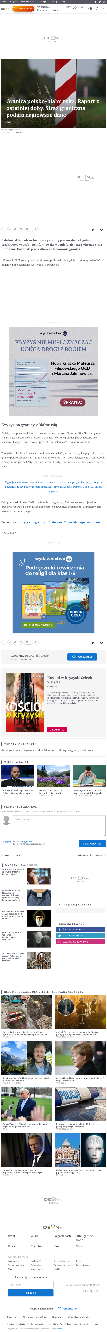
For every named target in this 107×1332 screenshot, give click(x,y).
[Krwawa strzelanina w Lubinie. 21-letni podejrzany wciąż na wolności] (80, 1104)
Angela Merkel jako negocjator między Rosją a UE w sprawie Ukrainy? (80, 1079)
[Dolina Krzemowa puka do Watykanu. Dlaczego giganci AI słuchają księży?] (80, 1150)
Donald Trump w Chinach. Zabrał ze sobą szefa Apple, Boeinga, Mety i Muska (25, 1125)
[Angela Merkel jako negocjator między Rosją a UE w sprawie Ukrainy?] (80, 1058)
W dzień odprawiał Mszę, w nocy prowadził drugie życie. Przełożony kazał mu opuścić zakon (11, 896)
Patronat (95, 1324)
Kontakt (48, 1324)
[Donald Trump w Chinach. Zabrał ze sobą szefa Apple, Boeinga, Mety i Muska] (26, 1104)
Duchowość (36, 1261)
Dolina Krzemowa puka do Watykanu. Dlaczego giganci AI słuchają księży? (79, 1171)
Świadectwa (36, 1265)
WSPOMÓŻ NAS (70, 1308)
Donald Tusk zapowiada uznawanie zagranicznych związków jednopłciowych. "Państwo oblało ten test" (23, 1172)
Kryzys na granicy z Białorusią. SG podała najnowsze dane (60, 522)
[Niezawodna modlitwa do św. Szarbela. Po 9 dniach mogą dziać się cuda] (39, 918)
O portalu (10, 1324)
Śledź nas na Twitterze (75, 935)
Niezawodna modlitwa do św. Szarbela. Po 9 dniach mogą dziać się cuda (13, 915)
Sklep (63, 2)
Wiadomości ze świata (12, 1083)
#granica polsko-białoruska (39, 750)
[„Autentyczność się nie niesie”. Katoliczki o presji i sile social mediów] (39, 960)
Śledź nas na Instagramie (75, 941)
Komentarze (43, 10)
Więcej (68, 6)
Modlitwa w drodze (29, 2)
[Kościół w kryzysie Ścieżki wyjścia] (25, 702)
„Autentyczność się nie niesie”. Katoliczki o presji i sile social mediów (13, 957)
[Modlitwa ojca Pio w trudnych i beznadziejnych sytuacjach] (39, 939)
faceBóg (53, 2)
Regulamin (20, 1324)
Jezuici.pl (12, 1317)
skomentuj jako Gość (25, 841)
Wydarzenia (43, 7)
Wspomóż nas (85, 657)
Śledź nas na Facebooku (75, 929)
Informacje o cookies (81, 1324)
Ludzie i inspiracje (84, 1265)
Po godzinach (62, 1236)
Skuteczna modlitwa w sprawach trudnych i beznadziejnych (13, 872)
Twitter (99, 1)
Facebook (95, 1)
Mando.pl (57, 1317)
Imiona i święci (37, 1269)
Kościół (59, 1175)
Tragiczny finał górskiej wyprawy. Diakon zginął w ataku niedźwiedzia (26, 1079)
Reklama (68, 1324)
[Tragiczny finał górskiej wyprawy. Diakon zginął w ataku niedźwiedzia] (26, 1058)
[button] (90, 8)
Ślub (10, 1269)
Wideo (80, 1246)
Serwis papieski (14, 1261)
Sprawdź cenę (57, 729)
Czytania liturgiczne (62, 1261)
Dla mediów (57, 1324)
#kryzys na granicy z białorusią (76, 750)
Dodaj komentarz (92, 843)
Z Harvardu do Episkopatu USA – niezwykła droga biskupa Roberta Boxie (18, 793)
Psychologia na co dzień (64, 1265)
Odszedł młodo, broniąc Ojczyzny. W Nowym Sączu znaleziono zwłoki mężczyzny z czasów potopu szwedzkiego (25, 1034)
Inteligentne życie (84, 1238)
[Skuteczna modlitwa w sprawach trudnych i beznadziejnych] (39, 876)
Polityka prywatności (35, 1324)
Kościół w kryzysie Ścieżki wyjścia (70, 680)
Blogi (43, 2)
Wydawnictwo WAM (34, 1317)
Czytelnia (37, 1246)
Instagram (104, 1)
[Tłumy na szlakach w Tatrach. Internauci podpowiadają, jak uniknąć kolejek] (53, 776)
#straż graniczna (10, 750)
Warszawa (78, 7)
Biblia (3, 2)
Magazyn (13, 2)
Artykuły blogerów (16, 1265)
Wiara (56, 10)
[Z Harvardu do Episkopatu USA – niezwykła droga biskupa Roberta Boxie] (17, 776)
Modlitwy (57, 1269)
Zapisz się (31, 1293)
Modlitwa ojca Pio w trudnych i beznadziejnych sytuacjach (12, 936)
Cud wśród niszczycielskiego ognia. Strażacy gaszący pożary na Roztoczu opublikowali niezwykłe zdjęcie (77, 1034)
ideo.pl (60, 1329)
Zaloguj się (6, 841)
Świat (8, 122)
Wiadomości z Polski (47, 796)
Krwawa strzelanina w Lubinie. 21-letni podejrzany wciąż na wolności (75, 1125)
